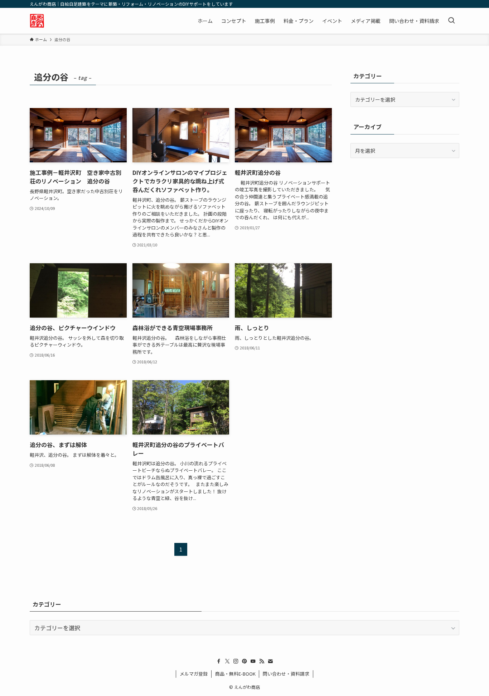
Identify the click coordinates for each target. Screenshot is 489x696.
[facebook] (219, 661)
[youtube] (253, 661)
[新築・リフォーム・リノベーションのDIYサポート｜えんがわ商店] (37, 21)
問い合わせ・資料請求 (286, 673)
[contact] (270, 661)
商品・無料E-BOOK (235, 673)
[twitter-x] (227, 661)
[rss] (261, 661)
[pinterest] (244, 661)
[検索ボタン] (451, 21)
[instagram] (236, 661)
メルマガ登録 (194, 673)
